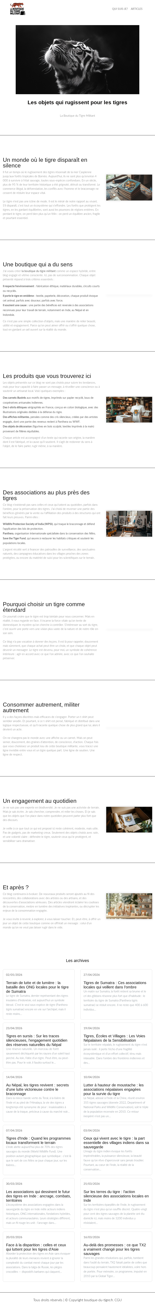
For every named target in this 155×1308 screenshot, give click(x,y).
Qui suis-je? (120, 9)
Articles (137, 9)
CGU (118, 1300)
